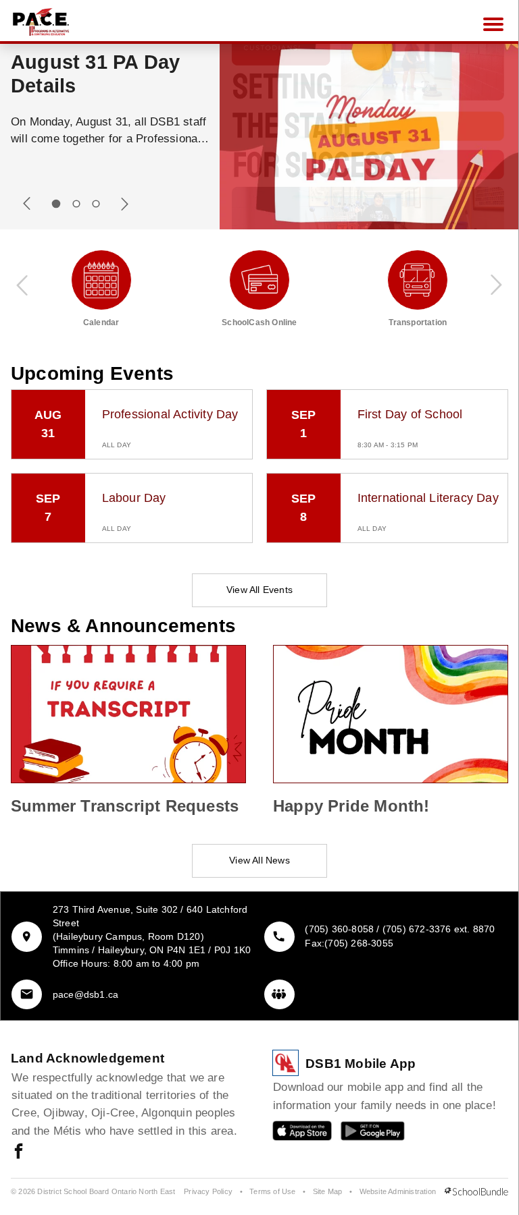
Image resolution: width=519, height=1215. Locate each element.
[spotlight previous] (27, 203)
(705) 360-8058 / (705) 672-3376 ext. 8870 (400, 929)
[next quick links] (496, 285)
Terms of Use (272, 1191)
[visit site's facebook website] (18, 1152)
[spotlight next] (124, 203)
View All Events (259, 589)
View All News (259, 860)
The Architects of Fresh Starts (92, 73)
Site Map (328, 1191)
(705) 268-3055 (358, 943)
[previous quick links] (23, 285)
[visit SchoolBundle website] (476, 1192)
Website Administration (398, 1191)
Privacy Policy (208, 1191)
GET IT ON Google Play (363, 1134)
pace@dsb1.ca (85, 994)
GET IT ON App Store (295, 1134)
